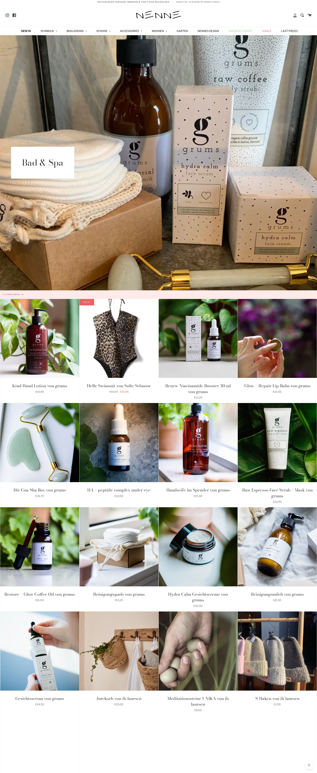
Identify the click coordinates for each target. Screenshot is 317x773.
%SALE (266, 31)
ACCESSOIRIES (130, 31)
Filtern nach (12, 294)
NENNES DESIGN (208, 31)
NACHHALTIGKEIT (240, 31)
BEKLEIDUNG (75, 31)
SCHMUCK (47, 31)
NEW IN (26, 31)
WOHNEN (158, 31)
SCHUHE (102, 31)
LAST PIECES (289, 31)
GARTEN (182, 31)
